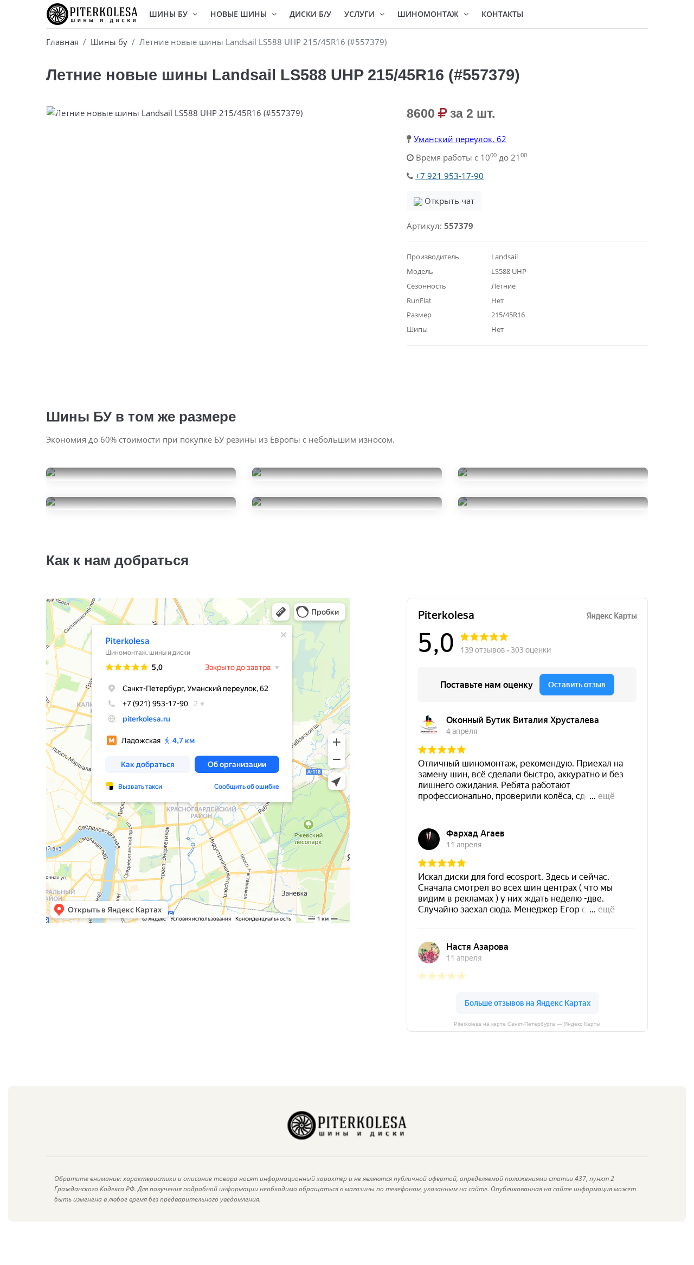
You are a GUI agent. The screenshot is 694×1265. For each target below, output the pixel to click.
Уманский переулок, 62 (460, 138)
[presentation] (57, 116)
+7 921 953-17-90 (449, 175)
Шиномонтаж (429, 14)
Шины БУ (169, 14)
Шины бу (109, 41)
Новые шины (239, 14)
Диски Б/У (310, 14)
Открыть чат (448, 200)
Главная (62, 41)
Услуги (360, 14)
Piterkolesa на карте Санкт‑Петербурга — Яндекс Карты (527, 1024)
